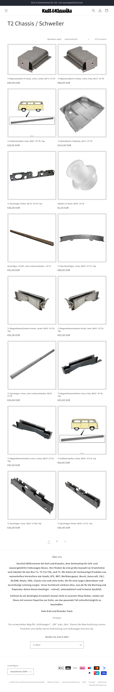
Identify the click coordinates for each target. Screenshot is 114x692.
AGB (84, 682)
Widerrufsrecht (53, 682)
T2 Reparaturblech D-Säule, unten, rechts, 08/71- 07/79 (31, 79)
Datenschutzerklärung (71, 682)
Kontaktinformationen (98, 685)
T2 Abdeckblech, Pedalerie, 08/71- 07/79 (75, 141)
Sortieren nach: (54, 39)
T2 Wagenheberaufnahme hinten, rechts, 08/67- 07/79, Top (31, 329)
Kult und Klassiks (22, 682)
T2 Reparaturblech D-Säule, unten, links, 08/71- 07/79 (81, 79)
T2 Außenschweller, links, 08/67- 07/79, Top (26, 141)
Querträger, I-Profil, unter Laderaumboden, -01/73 (29, 266)
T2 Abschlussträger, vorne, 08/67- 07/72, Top (77, 266)
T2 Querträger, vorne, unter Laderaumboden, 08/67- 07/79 (29, 394)
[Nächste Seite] (65, 541)
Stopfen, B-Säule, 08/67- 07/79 (71, 203)
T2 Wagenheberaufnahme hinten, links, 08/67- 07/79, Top (81, 329)
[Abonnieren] (80, 645)
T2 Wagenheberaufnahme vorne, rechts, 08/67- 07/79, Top (30, 459)
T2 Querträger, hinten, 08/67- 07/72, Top (75, 523)
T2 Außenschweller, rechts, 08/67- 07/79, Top (77, 458)
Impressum (102, 682)
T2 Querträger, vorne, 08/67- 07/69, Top (24, 523)
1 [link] (49, 541)
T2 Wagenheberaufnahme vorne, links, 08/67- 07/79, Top (80, 394)
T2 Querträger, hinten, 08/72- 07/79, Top (24, 203)
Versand (92, 682)
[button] (6, 10)
